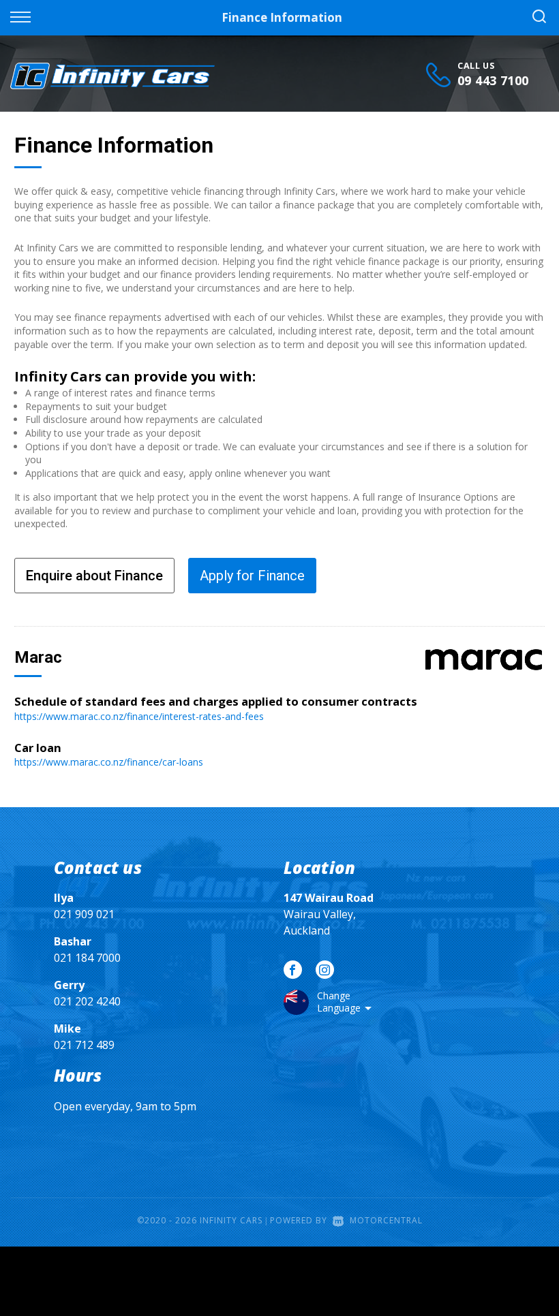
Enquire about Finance (94, 575)
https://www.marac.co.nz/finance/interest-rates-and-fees (139, 716)
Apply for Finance (252, 575)
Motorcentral (386, 1220)
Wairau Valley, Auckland (329, 914)
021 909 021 (84, 914)
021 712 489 (84, 1044)
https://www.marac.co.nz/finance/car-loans (108, 761)
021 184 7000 (87, 957)
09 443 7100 (492, 80)
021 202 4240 (87, 1001)
